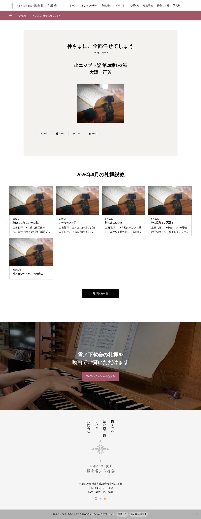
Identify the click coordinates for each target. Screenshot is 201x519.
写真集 (176, 5)
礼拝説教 (134, 5)
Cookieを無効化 (139, 514)
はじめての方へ (89, 5)
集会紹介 (106, 5)
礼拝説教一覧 (100, 293)
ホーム (72, 5)
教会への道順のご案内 (104, 425)
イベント (120, 5)
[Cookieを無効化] (197, 514)
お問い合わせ (88, 425)
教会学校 (148, 5)
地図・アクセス (112, 424)
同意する (122, 514)
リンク (96, 423)
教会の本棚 (163, 5)
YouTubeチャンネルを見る (100, 376)
